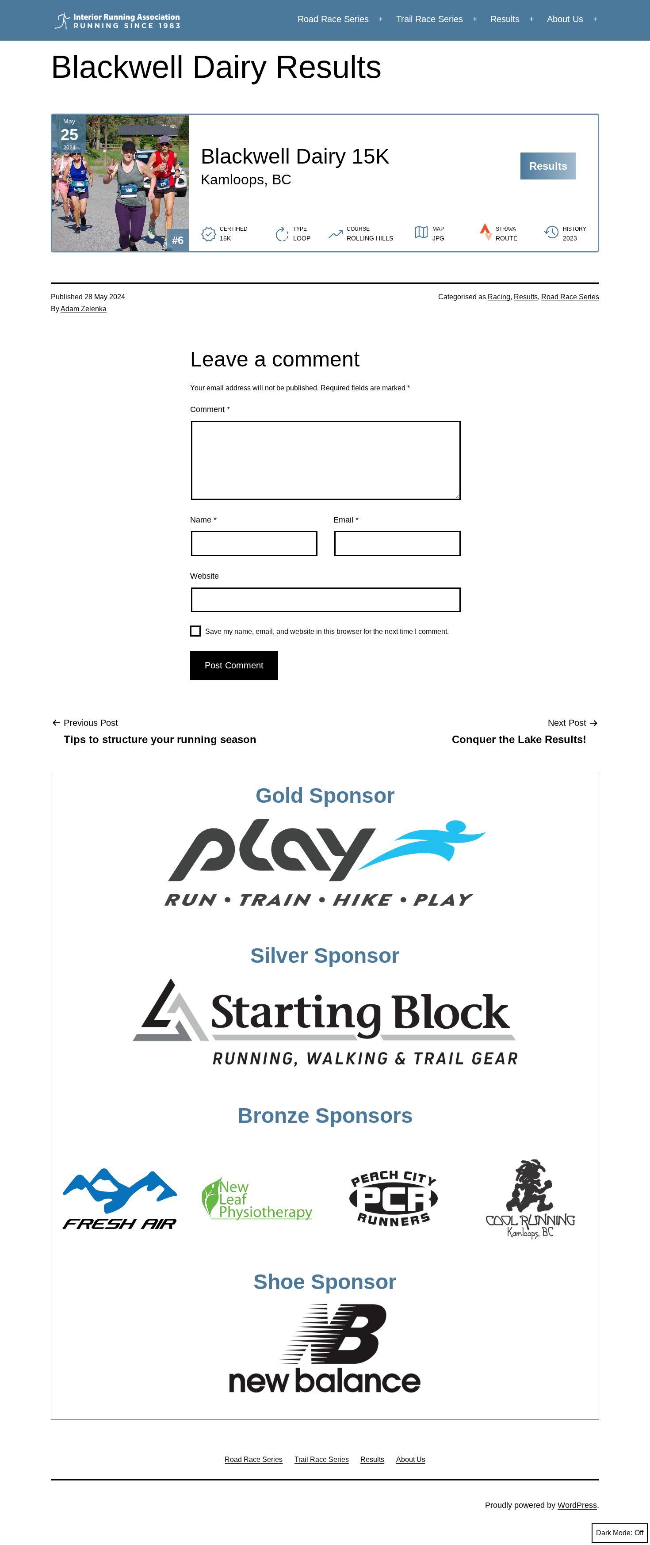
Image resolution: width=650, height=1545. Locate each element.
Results (505, 19)
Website (204, 576)
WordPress (577, 1505)
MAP (438, 229)
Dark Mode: (614, 1533)
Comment (210, 409)
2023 (570, 238)
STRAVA (506, 229)
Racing (499, 297)
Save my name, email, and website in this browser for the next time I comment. (327, 631)
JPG (438, 238)
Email (346, 519)
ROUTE (506, 238)
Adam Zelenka (84, 309)
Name (203, 519)
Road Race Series (333, 19)
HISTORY (574, 229)
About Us (565, 19)
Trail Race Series (429, 19)
